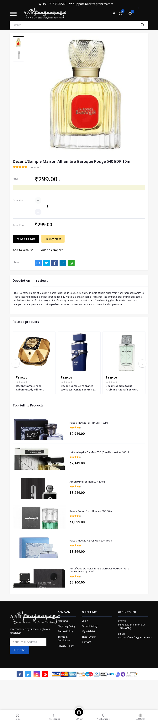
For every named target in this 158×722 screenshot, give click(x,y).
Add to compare (52, 250)
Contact (86, 642)
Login (85, 620)
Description (21, 280)
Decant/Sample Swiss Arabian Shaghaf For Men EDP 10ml (121, 387)
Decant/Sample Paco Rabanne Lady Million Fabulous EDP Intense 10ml (32, 387)
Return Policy (65, 631)
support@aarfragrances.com (135, 637)
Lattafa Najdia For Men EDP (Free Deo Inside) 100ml (99, 452)
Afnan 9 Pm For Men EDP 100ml (87, 481)
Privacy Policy (66, 645)
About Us (63, 620)
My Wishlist (88, 631)
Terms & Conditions (64, 638)
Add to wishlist (23, 250)
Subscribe (19, 650)
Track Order (89, 636)
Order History (90, 626)
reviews (42, 280)
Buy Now (54, 239)
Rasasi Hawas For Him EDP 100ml (89, 422)
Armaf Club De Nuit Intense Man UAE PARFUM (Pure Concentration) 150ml (99, 570)
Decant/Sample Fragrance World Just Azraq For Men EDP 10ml (79, 387)
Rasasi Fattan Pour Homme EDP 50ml (91, 511)
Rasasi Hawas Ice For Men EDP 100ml (91, 540)
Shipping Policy (66, 626)
